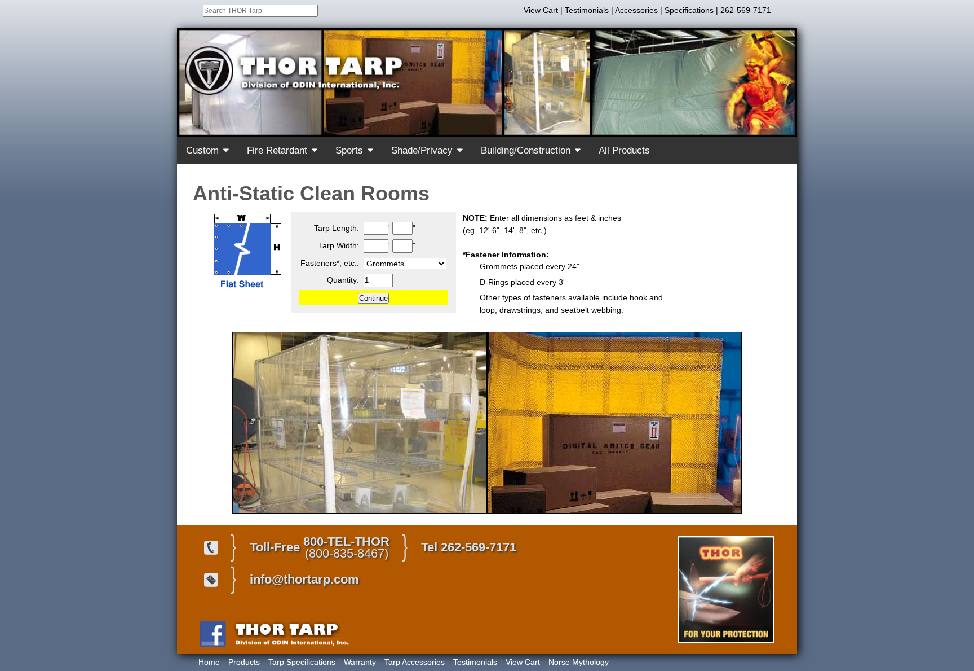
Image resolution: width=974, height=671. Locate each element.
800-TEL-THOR (346, 541)
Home (209, 661)
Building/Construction (525, 150)
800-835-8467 (346, 553)
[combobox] (260, 11)
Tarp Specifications (301, 661)
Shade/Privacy (422, 150)
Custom (202, 150)
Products (244, 661)
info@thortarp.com (304, 579)
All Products (624, 150)
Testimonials (587, 10)
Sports (349, 150)
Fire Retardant (277, 150)
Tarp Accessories (414, 661)
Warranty (360, 661)
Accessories (636, 10)
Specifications (689, 10)
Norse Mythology (578, 661)
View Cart (541, 10)
